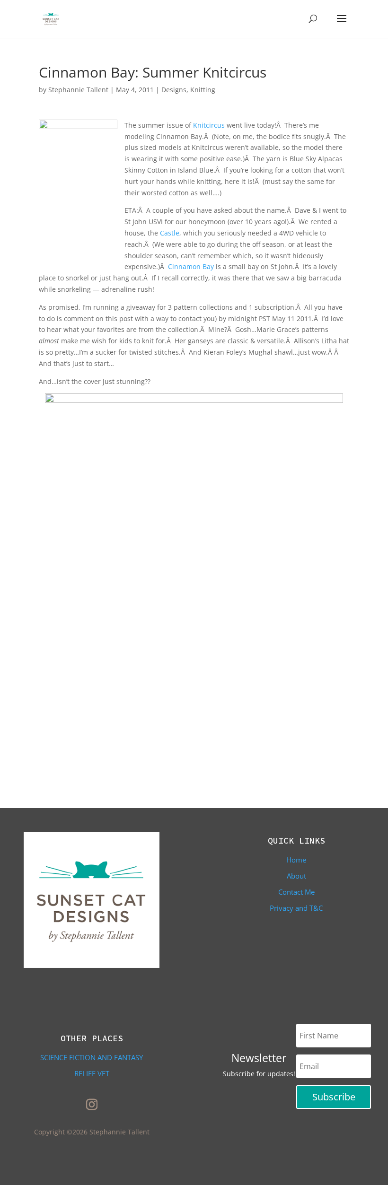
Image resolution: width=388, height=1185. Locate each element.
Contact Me (296, 892)
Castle (169, 232)
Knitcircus (209, 125)
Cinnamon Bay (191, 266)
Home (296, 859)
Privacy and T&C (296, 908)
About (296, 875)
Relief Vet (91, 1073)
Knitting (202, 89)
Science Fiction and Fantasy (91, 1057)
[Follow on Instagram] (91, 1104)
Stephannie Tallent (78, 89)
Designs (173, 89)
